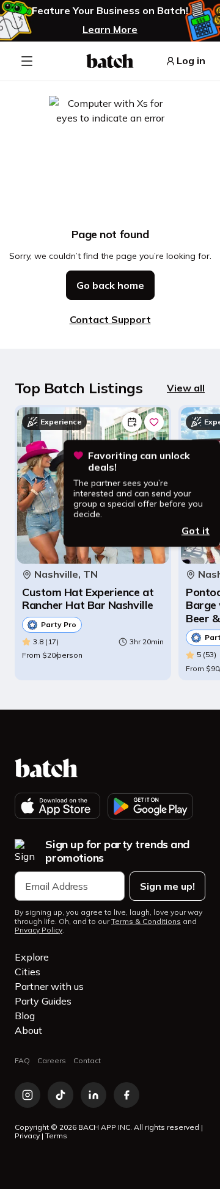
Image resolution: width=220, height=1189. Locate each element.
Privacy (27, 1135)
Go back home (110, 285)
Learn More (110, 29)
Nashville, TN (66, 574)
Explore (32, 957)
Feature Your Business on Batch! (110, 10)
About (28, 1030)
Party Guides (43, 1001)
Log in (191, 61)
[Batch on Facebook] (126, 1095)
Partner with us (49, 986)
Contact (87, 1060)
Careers (51, 1060)
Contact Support (110, 319)
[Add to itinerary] (132, 422)
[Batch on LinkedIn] (93, 1095)
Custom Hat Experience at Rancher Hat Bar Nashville (87, 599)
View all (186, 388)
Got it (196, 530)
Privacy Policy (38, 930)
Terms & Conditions (146, 921)
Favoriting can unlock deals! (139, 461)
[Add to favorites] (154, 422)
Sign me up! (167, 886)
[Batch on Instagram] (27, 1095)
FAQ (22, 1060)
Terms (56, 1135)
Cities (27, 971)
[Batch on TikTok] (60, 1095)
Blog (25, 1015)
